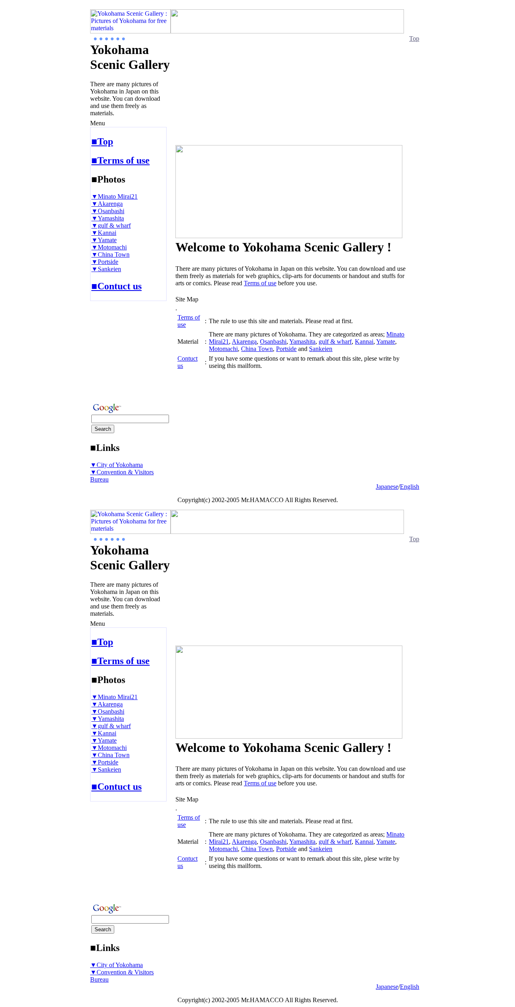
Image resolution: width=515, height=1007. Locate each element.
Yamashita (302, 341)
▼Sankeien (106, 269)
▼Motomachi (109, 247)
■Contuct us (116, 286)
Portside (286, 348)
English (409, 486)
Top (414, 38)
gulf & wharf (335, 341)
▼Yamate (104, 240)
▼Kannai (103, 232)
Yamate (385, 341)
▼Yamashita (107, 218)
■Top (102, 141)
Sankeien (320, 348)
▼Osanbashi (107, 211)
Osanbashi (273, 341)
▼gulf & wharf (111, 225)
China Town (257, 348)
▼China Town (110, 254)
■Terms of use (120, 160)
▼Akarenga (107, 203)
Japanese (387, 486)
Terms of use (260, 283)
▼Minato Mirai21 (114, 196)
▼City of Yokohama (116, 464)
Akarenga (244, 341)
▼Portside (104, 261)
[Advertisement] (114, 349)
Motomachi (223, 348)
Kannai (364, 341)
